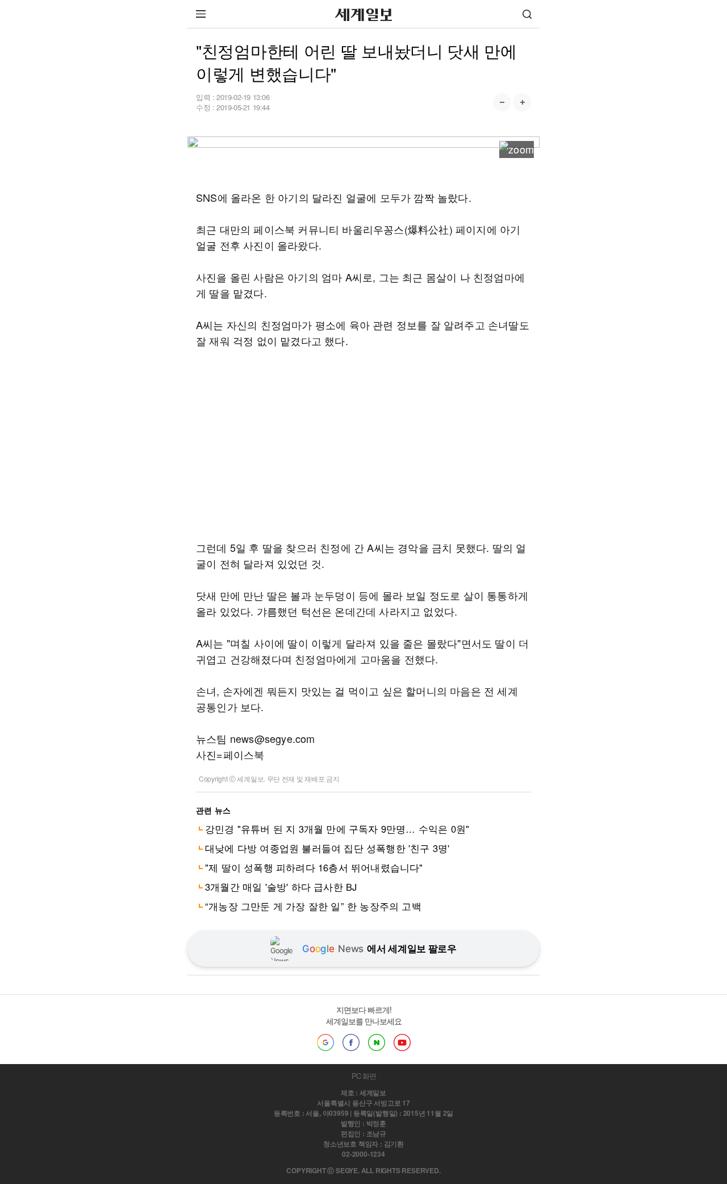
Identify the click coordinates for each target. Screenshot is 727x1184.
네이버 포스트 (376, 1042)
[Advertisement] (363, 444)
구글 (325, 1042)
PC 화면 (364, 1075)
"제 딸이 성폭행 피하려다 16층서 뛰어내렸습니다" (314, 867)
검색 (527, 14)
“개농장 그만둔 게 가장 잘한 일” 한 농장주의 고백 (313, 906)
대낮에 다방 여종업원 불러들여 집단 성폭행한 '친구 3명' (327, 848)
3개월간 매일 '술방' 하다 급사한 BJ (281, 887)
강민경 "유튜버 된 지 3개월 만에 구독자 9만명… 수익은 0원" (337, 829)
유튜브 (402, 1042)
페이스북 (351, 1042)
